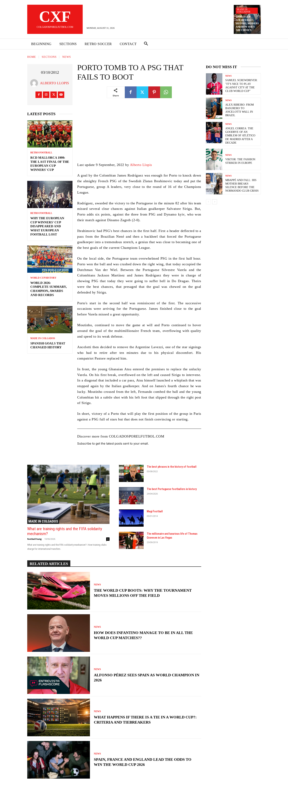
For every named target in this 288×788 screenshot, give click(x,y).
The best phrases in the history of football (172, 466)
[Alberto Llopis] (35, 83)
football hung (34, 538)
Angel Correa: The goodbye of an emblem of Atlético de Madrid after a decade (240, 135)
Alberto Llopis (54, 83)
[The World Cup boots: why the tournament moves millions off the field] (58, 591)
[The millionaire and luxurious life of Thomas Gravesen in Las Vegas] (131, 540)
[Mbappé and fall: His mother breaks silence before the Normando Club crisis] (214, 183)
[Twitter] (53, 94)
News (66, 56)
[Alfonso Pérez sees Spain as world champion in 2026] (58, 675)
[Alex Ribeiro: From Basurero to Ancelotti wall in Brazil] (214, 108)
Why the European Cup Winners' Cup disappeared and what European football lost (47, 226)
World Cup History (43, 278)
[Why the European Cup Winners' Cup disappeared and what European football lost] (49, 194)
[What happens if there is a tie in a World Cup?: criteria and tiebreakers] (58, 717)
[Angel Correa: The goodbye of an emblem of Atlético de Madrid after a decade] (214, 132)
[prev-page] (208, 201)
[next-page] (214, 201)
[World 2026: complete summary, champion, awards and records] (49, 259)
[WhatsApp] (166, 92)
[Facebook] (38, 94)
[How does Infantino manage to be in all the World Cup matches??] (58, 633)
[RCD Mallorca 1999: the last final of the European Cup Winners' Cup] (49, 134)
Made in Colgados (243, 10)
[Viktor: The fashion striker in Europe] (214, 159)
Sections (49, 56)
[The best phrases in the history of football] (131, 473)
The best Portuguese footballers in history (172, 489)
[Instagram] (46, 94)
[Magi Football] (131, 518)
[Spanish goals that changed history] (49, 319)
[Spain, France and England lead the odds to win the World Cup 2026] (58, 760)
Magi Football (155, 511)
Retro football (41, 152)
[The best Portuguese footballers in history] (131, 495)
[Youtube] (61, 94)
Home (31, 56)
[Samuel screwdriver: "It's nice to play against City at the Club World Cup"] (214, 84)
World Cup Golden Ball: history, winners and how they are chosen (247, 23)
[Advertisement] (139, 133)
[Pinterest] (154, 92)
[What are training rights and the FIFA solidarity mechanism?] (68, 494)
